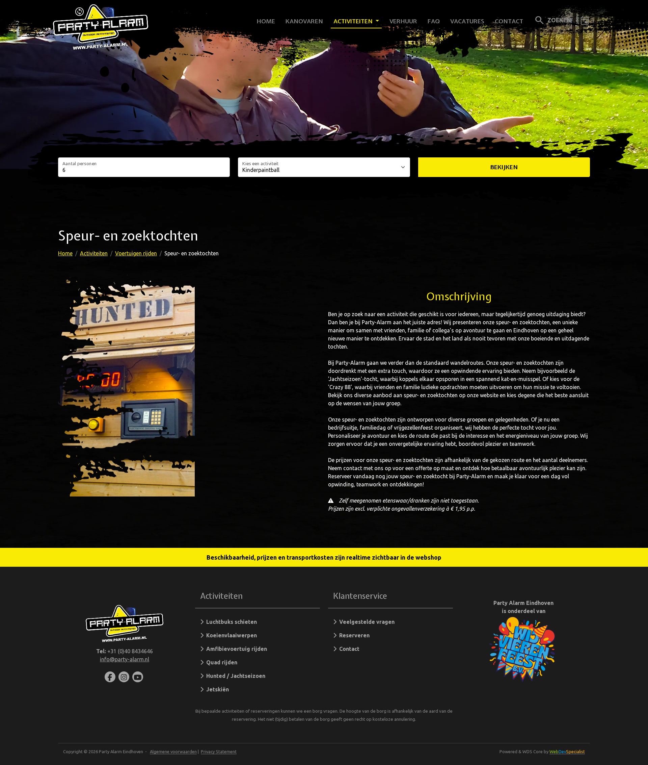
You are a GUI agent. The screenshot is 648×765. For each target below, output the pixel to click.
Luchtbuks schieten (230, 622)
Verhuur (403, 21)
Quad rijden (220, 662)
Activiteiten (353, 21)
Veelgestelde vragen (365, 622)
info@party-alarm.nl (124, 659)
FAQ (434, 21)
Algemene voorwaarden (173, 751)
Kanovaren (304, 21)
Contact (509, 21)
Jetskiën (216, 689)
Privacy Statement (219, 751)
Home (266, 21)
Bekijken (504, 167)
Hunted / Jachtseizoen (234, 676)
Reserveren (353, 635)
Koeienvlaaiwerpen (230, 635)
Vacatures (467, 21)
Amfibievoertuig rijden (235, 649)
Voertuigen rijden (136, 253)
